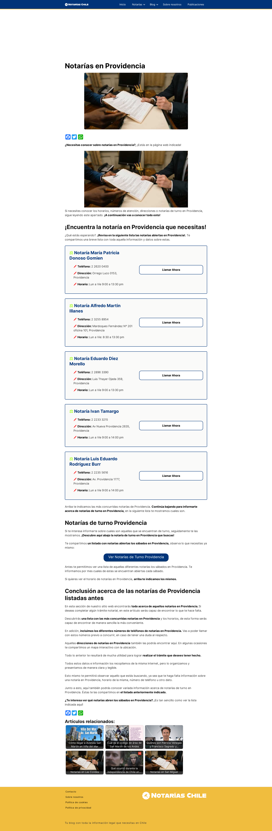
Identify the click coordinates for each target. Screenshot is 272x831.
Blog (152, 4)
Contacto (70, 791)
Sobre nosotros (172, 4)
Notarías (137, 4)
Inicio (122, 4)
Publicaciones (196, 4)
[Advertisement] (136, 38)
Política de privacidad (78, 807)
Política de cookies (76, 802)
